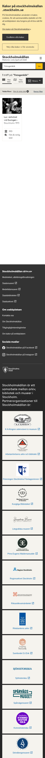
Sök (39, 66)
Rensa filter (38, 91)
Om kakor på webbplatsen (13, 334)
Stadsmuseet (8, 283)
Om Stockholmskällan (12, 321)
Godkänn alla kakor (15, 37)
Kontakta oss (8, 315)
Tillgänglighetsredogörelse (14, 328)
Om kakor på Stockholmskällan (16, 29)
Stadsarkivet (7, 301)
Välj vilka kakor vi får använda (20, 46)
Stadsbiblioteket (9, 295)
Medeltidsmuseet (9, 289)
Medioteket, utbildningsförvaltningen (18, 277)
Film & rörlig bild (19, 91)
